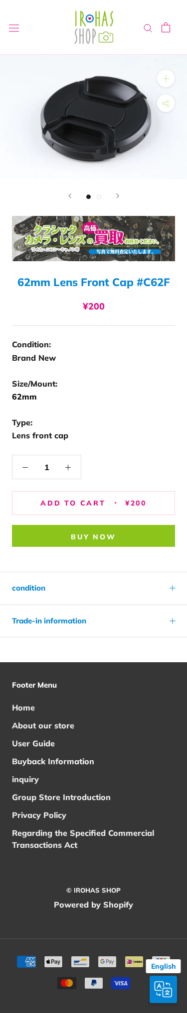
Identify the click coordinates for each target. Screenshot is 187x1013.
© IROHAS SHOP (93, 890)
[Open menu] (14, 27)
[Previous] (69, 196)
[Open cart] (166, 27)
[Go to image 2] (99, 197)
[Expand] (166, 78)
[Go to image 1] (88, 197)
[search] (148, 27)
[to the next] (117, 196)
